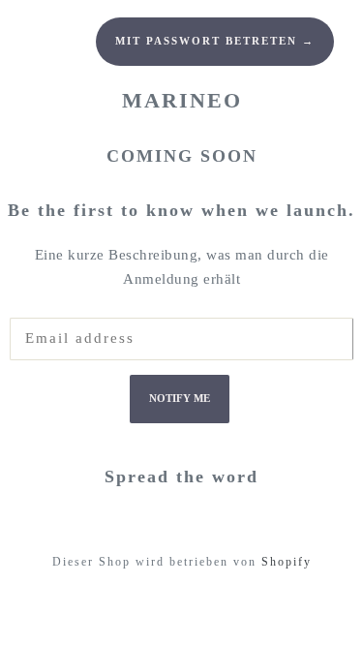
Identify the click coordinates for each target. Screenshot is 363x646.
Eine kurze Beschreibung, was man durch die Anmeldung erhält (182, 267)
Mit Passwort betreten (215, 41)
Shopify (286, 562)
